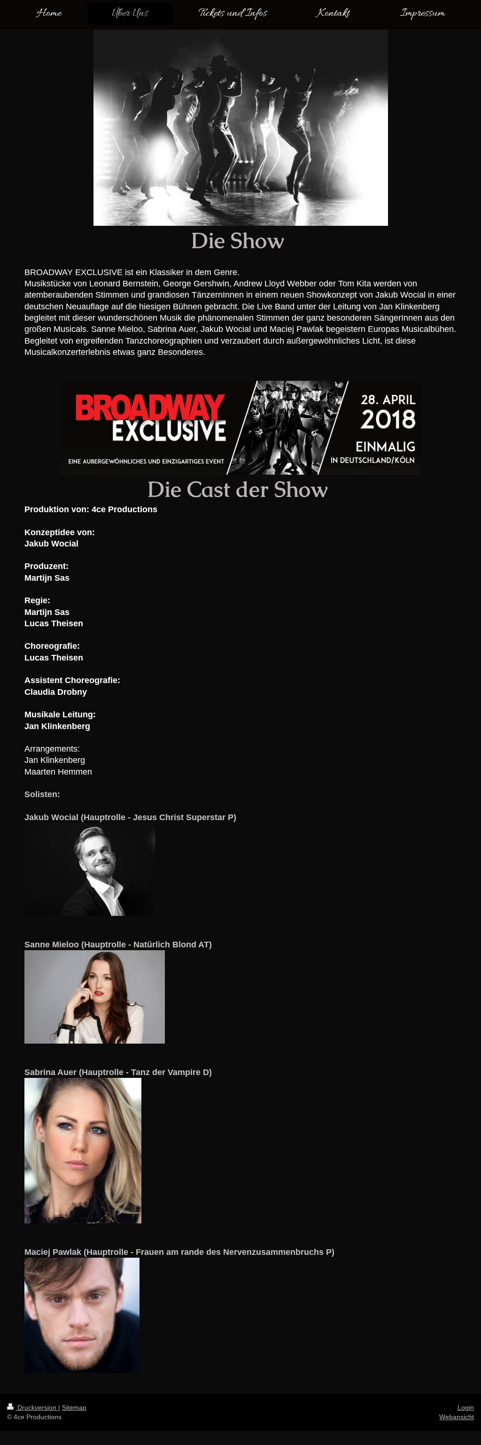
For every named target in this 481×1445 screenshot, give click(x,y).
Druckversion (37, 1407)
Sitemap (74, 1407)
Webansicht (456, 1417)
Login (466, 1407)
